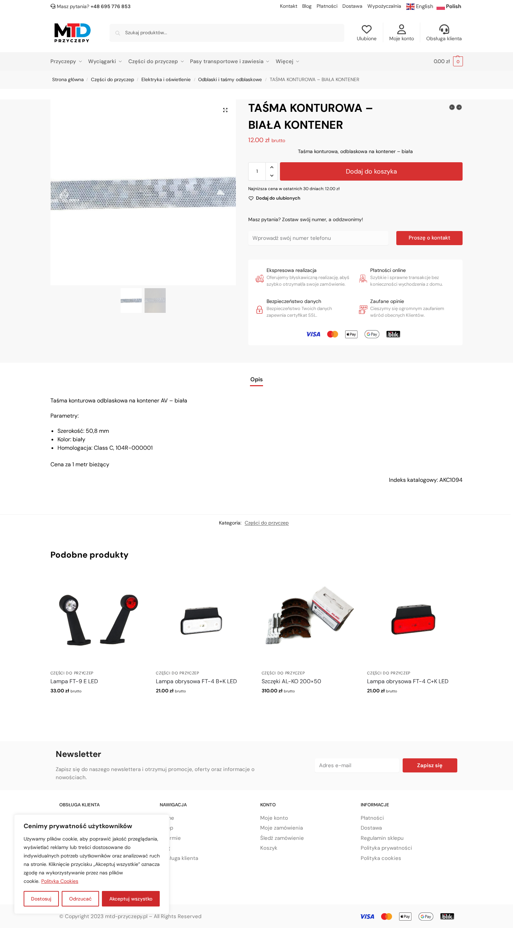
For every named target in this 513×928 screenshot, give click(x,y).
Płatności (327, 6)
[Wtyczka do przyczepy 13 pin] (459, 107)
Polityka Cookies (59, 881)
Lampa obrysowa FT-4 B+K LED (196, 681)
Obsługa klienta (444, 38)
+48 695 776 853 (110, 6)
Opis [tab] (256, 379)
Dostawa (352, 6)
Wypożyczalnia (384, 6)
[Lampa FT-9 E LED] (98, 618)
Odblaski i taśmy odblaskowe (230, 80)
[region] (91, 864)
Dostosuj (41, 899)
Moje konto (401, 38)
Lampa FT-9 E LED (74, 681)
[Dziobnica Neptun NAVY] (452, 107)
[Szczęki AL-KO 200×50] (309, 618)
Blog (307, 6)
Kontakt (288, 6)
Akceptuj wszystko (130, 899)
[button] (448, 62)
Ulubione (367, 38)
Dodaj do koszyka (371, 171)
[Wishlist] (134, 581)
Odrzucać (80, 899)
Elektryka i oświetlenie (166, 80)
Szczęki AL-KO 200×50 (291, 681)
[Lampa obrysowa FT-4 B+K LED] (203, 618)
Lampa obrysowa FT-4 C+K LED (407, 681)
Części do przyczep (112, 80)
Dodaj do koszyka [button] (98, 706)
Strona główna (68, 80)
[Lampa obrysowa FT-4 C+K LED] (414, 618)
